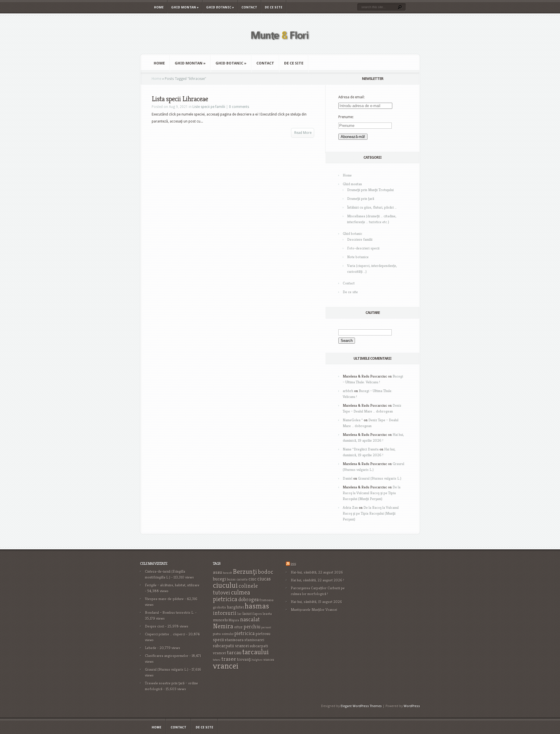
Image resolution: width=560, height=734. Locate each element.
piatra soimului (223, 634)
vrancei (226, 665)
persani (266, 627)
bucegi (219, 579)
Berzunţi (245, 571)
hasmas (257, 606)
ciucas (264, 578)
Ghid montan (185, 7)
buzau (231, 579)
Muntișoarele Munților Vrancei (314, 609)
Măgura (234, 620)
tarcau (234, 652)
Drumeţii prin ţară (360, 198)
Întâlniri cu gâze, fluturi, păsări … (372, 207)
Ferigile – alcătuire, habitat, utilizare (172, 585)
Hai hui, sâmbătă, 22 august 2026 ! (317, 580)
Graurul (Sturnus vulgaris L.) (379, 478)
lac (239, 614)
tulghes (257, 660)
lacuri (247, 613)
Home (159, 7)
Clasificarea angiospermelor (166, 655)
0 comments (239, 107)
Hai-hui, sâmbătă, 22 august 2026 (317, 572)
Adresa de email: (351, 97)
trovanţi (244, 659)
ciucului (225, 585)
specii (218, 640)
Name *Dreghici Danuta (361, 449)
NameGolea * (353, 419)
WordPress (412, 706)
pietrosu (263, 633)
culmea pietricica (231, 595)
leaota (267, 613)
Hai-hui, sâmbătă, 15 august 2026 (316, 601)
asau (217, 572)
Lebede (150, 647)
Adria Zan (350, 507)
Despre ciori (154, 626)
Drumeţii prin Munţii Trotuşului (370, 189)
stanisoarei (254, 639)
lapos (257, 613)
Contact (249, 7)
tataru (216, 660)
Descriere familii (359, 239)
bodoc (265, 572)
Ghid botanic (220, 7)
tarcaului (255, 651)
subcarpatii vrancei (231, 646)
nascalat (250, 619)
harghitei (235, 607)
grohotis (219, 607)
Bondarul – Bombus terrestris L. (169, 612)
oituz (238, 627)
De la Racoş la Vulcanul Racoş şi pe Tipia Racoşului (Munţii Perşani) (371, 493)
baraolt (227, 573)
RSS (293, 564)
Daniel (347, 478)
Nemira (223, 626)
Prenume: (346, 117)
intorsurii (225, 613)
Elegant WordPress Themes (361, 706)
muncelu (220, 620)
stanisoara (234, 639)
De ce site (273, 7)
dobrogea (248, 599)
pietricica (245, 633)
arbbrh (348, 390)
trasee (228, 659)
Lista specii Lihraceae (180, 99)
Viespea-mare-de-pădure (164, 598)
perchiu (252, 626)
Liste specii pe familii (208, 107)
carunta (242, 579)
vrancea (268, 660)
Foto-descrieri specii (363, 248)
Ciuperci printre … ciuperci (165, 634)
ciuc (252, 579)
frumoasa (267, 600)
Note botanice (358, 256)
